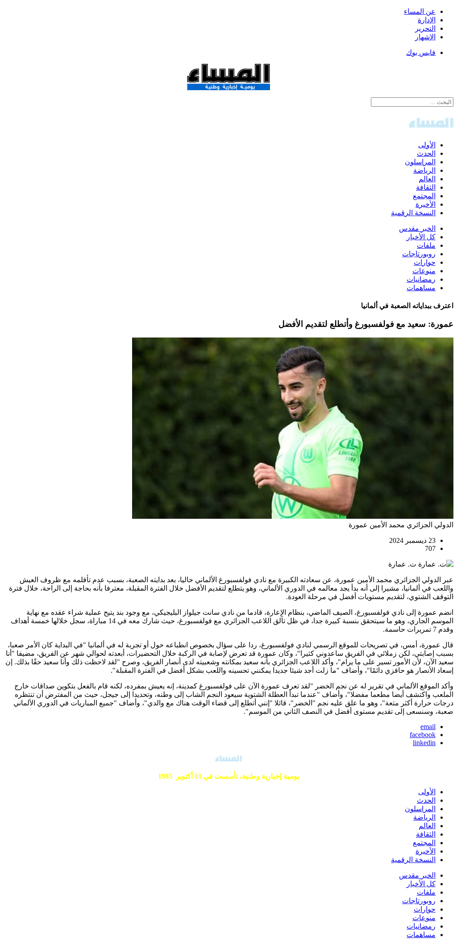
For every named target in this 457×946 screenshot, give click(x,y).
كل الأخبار (421, 237)
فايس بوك (421, 52)
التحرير (425, 28)
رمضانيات (421, 279)
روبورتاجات (419, 254)
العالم (427, 179)
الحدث (426, 153)
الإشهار (425, 37)
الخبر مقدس (417, 228)
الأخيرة (425, 204)
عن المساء (420, 11)
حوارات (425, 262)
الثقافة (426, 187)
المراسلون (420, 162)
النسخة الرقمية (413, 213)
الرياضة (424, 170)
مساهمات (421, 288)
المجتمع (424, 196)
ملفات (426, 245)
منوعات (424, 271)
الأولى (427, 145)
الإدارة (427, 20)
